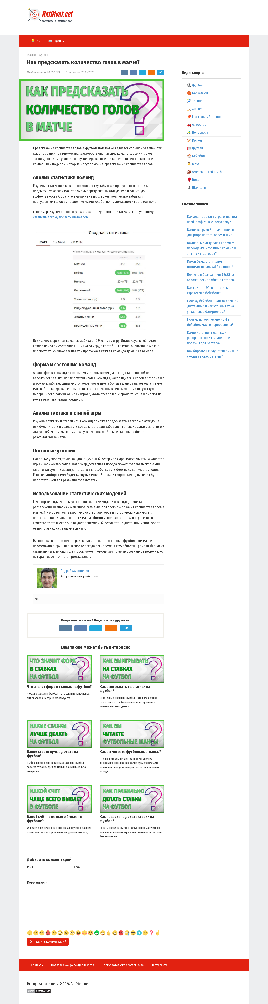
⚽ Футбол (195, 85)
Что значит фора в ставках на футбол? (59, 686)
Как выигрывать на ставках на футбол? (125, 688)
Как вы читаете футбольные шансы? (130, 751)
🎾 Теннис (194, 101)
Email (79, 867)
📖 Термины (56, 41)
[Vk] (37, 599)
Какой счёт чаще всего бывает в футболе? (54, 819)
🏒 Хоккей (194, 109)
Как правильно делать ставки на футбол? (127, 819)
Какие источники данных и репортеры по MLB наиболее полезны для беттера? (208, 337)
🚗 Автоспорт (197, 124)
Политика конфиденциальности (72, 965)
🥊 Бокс (193, 179)
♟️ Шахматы (196, 187)
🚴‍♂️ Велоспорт (197, 132)
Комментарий (37, 882)
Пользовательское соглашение (123, 965)
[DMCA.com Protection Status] (39, 992)
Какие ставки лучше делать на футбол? (52, 753)
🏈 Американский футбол (206, 172)
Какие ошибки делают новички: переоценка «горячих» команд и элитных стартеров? (211, 248)
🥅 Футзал (195, 148)
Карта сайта (159, 965)
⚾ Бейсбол (196, 156)
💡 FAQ (35, 41)
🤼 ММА (193, 164)
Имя (31, 867)
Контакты (37, 965)
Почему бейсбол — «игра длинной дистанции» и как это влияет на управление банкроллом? (212, 306)
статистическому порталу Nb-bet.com (61, 217)
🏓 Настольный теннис (204, 117)
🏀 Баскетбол (197, 93)
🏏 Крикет (194, 140)
